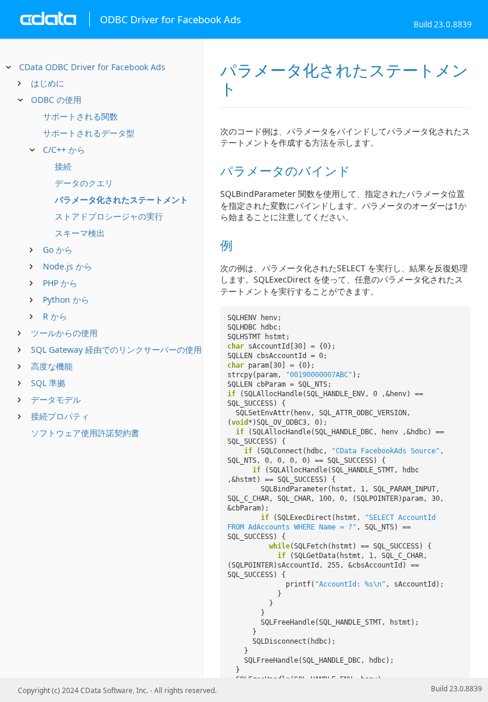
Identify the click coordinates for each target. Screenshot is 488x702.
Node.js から (67, 266)
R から (55, 316)
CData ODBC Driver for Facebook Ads (92, 67)
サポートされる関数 (80, 116)
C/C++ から (64, 149)
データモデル (56, 399)
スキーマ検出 (80, 233)
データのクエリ (84, 183)
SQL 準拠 (48, 382)
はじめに (47, 83)
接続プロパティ (60, 416)
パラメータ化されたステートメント (121, 199)
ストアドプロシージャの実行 (109, 216)
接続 (63, 166)
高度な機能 (52, 366)
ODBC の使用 (56, 99)
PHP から (60, 283)
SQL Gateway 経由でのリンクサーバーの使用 (116, 349)
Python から (66, 299)
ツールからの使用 (64, 333)
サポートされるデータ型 (88, 133)
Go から (58, 249)
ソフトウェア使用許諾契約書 (85, 432)
